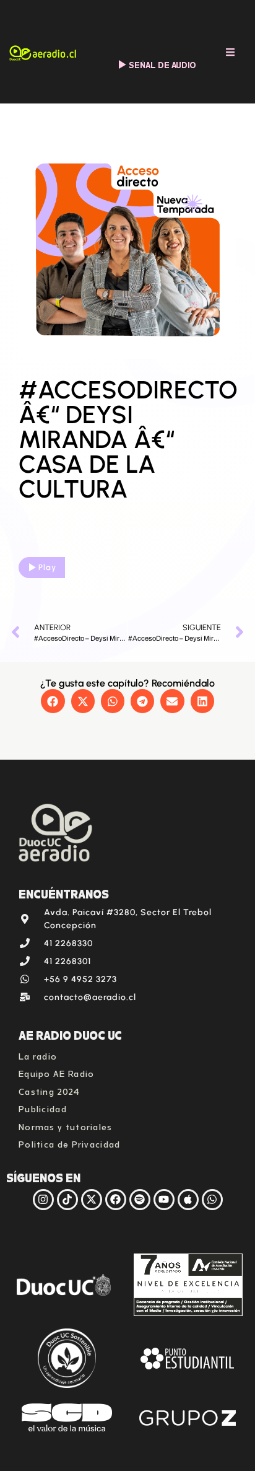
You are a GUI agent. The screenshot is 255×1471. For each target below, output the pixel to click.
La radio (38, 1054)
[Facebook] (115, 1199)
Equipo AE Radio (57, 1072)
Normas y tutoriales (66, 1125)
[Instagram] (43, 1199)
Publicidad (43, 1107)
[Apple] (188, 1199)
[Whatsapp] (212, 1199)
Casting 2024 (49, 1090)
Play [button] (47, 567)
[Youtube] (164, 1199)
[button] (52, 701)
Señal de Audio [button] (162, 64)
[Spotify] (139, 1199)
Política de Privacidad (70, 1142)
